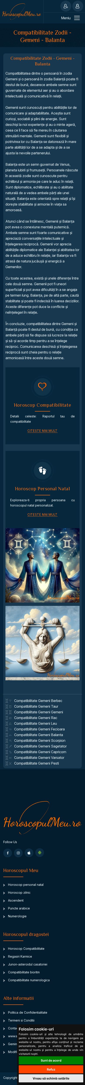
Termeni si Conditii (20, 1020)
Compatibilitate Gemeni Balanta (37, 735)
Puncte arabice (18, 908)
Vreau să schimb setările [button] (51, 1078)
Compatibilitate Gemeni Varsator (38, 757)
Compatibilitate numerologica (28, 980)
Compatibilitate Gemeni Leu (34, 723)
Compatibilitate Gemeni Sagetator (39, 746)
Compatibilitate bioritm (23, 972)
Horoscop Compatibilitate (25, 948)
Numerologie (17, 916)
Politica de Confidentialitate (27, 1012)
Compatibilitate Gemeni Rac (34, 718)
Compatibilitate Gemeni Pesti (35, 763)
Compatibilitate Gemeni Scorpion (38, 740)
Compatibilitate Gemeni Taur (35, 706)
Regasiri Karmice (19, 956)
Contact (13, 1028)
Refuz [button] (51, 1069)
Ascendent (15, 900)
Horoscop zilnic (19, 892)
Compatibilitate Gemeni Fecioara (38, 729)
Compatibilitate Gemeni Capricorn (39, 752)
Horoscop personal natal (25, 884)
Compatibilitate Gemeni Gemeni (37, 712)
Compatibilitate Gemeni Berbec (37, 700)
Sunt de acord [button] (51, 1060)
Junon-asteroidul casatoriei (27, 964)
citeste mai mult (42, 431)
